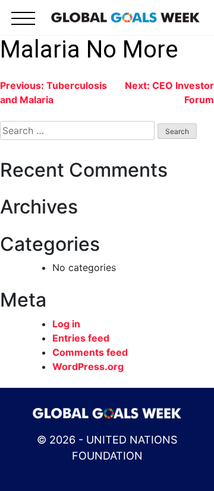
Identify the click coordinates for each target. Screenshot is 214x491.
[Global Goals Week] (125, 17)
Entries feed (80, 338)
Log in (66, 324)
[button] (23, 25)
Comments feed (90, 352)
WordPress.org (88, 366)
